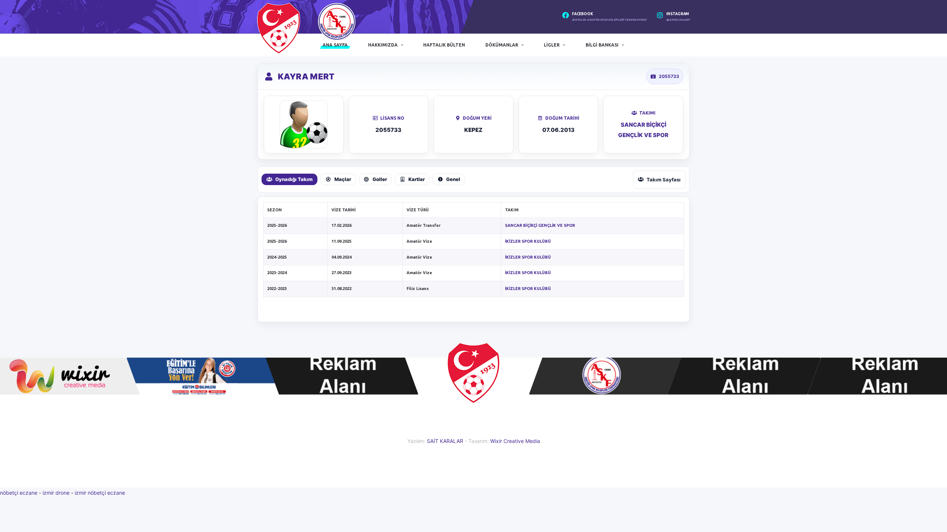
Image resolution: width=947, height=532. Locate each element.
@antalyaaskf (678, 19)
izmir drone (56, 493)
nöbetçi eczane (18, 493)
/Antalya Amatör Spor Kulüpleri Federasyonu (609, 19)
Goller (380, 179)
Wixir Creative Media (515, 441)
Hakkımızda (383, 44)
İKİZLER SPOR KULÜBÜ (528, 241)
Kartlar (416, 179)
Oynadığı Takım (294, 179)
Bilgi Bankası (602, 44)
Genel (453, 179)
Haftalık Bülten (444, 44)
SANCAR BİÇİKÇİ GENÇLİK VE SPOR (540, 225)
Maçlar (342, 179)
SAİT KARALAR (445, 441)
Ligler (552, 44)
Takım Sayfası (664, 180)
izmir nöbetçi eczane (100, 493)
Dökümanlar (501, 44)
